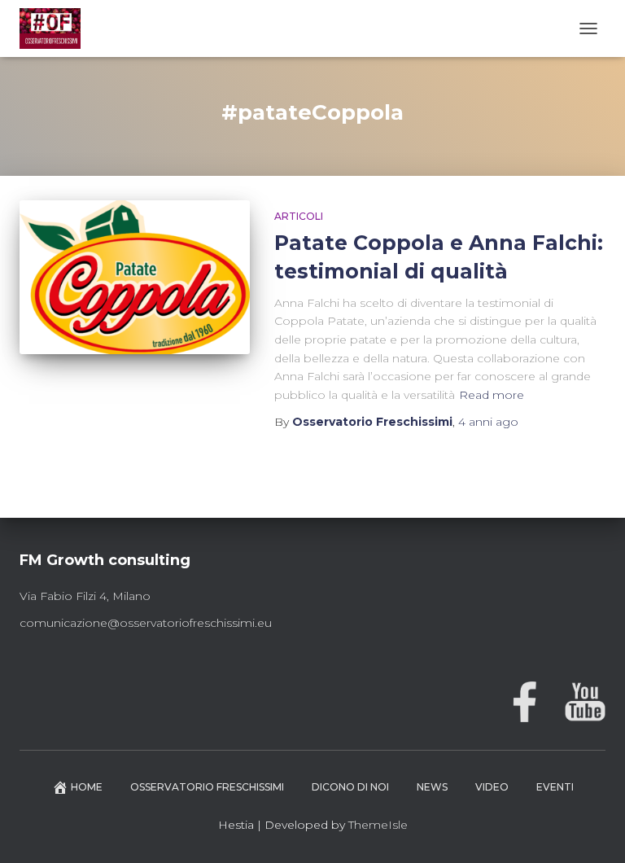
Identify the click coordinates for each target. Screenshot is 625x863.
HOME (87, 787)
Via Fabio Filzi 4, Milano (85, 596)
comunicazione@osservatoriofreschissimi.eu (146, 622)
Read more (491, 395)
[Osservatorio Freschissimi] (56, 28)
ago (488, 421)
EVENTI (555, 787)
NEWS (432, 787)
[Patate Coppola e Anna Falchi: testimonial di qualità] (135, 276)
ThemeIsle (378, 824)
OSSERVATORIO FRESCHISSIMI (207, 787)
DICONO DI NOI (350, 787)
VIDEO (492, 787)
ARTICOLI (298, 216)
